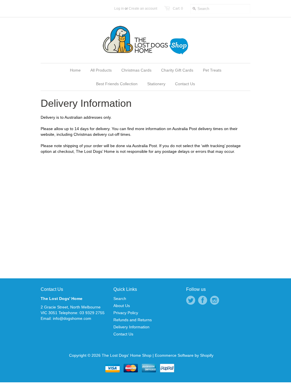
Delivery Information (131, 327)
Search (119, 298)
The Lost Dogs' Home (61, 298)
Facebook (202, 300)
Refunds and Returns (132, 320)
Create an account (143, 9)
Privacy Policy (125, 312)
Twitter (190, 300)
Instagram (214, 300)
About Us (121, 305)
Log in (119, 9)
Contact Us (52, 289)
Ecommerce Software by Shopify (184, 355)
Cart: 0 (178, 9)
